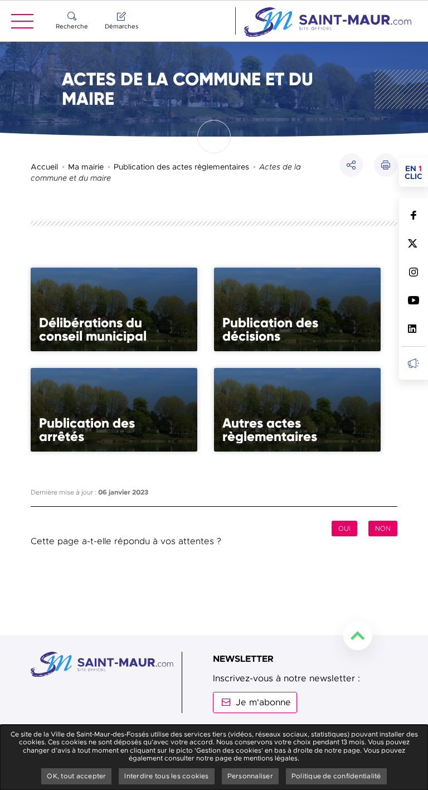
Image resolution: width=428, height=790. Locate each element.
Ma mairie (86, 167)
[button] (385, 165)
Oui (344, 528)
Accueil (44, 167)
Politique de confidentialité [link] (336, 776)
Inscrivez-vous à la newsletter (413, 362)
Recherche (72, 26)
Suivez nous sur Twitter (413, 243)
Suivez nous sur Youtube (413, 300)
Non (383, 528)
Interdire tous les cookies (166, 776)
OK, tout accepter (76, 776)
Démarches (121, 26)
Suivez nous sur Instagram (413, 272)
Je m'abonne (263, 702)
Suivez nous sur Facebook (413, 215)
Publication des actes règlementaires (181, 167)
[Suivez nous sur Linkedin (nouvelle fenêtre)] (413, 328)
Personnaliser (250, 776)
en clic (416, 172)
